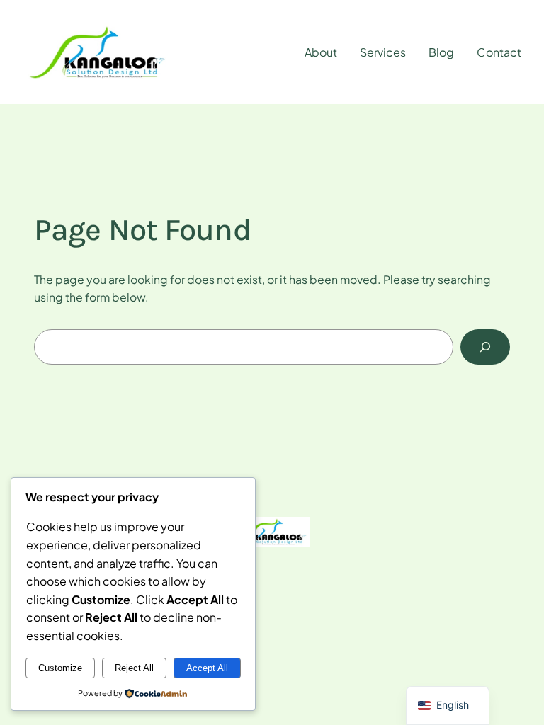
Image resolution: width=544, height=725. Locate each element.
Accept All (207, 668)
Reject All (134, 668)
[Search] (485, 346)
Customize (60, 668)
